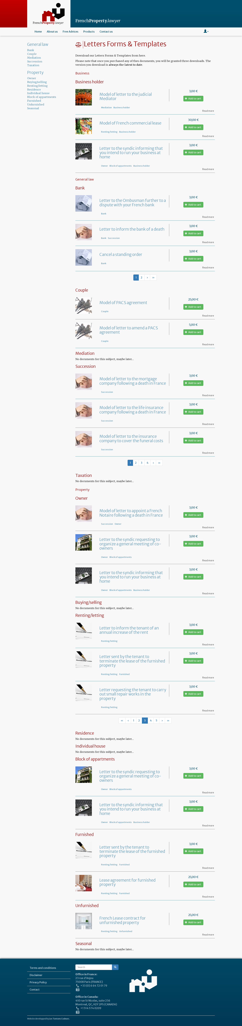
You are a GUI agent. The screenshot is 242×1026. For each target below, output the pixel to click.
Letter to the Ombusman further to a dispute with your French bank (132, 202)
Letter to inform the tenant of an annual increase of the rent (129, 630)
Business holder (121, 107)
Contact (35, 989)
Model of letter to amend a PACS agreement (128, 330)
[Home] (48, 13)
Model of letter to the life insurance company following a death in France (132, 409)
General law (37, 44)
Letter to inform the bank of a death (131, 229)
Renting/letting (109, 131)
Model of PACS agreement (123, 302)
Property (35, 72)
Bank (103, 213)
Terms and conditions (43, 967)
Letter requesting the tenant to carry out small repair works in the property (132, 694)
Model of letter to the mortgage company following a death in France (132, 381)
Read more (208, 111)
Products (89, 31)
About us (52, 31)
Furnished (124, 674)
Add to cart (194, 98)
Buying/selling (37, 82)
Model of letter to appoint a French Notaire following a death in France (131, 513)
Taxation (33, 65)
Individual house (38, 93)
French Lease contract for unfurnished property (122, 920)
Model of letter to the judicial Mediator (125, 96)
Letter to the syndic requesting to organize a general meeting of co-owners (130, 544)
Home (38, 31)
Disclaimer (36, 975)
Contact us (106, 31)
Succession (114, 238)
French (97, 20)
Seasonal (33, 108)
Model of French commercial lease (130, 123)
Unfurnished (125, 931)
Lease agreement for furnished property (127, 882)
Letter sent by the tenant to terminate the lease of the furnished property (132, 661)
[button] (206, 31)
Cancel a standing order (120, 254)
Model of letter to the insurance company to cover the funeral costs (131, 438)
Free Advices (70, 31)
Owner (104, 165)
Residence (34, 89)
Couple (104, 311)
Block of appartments (120, 165)
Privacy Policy (38, 982)
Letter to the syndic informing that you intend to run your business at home (131, 153)
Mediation (106, 107)
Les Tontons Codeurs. (59, 1018)
